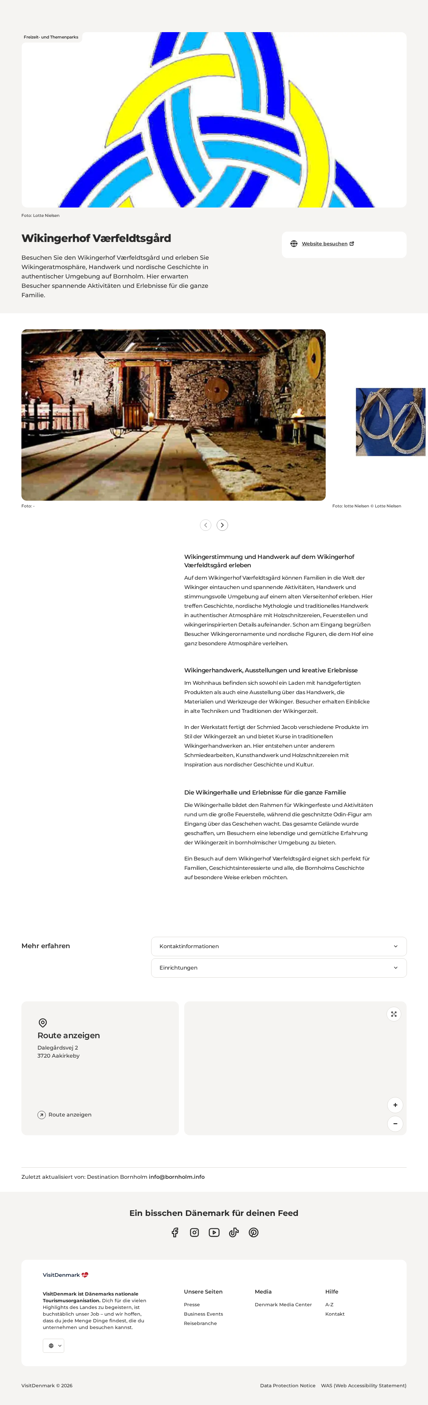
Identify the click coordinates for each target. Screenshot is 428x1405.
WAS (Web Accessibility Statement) (364, 1386)
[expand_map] (394, 1014)
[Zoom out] (395, 1124)
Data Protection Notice (288, 1386)
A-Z (329, 1305)
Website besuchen (325, 244)
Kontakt (335, 1314)
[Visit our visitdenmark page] (214, 1232)
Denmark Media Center (283, 1305)
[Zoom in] (395, 1105)
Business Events (203, 1314)
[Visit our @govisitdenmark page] (234, 1232)
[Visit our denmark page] (175, 1232)
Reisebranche (200, 1323)
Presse (192, 1305)
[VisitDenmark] (66, 1275)
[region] (295, 1068)
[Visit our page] (194, 1232)
